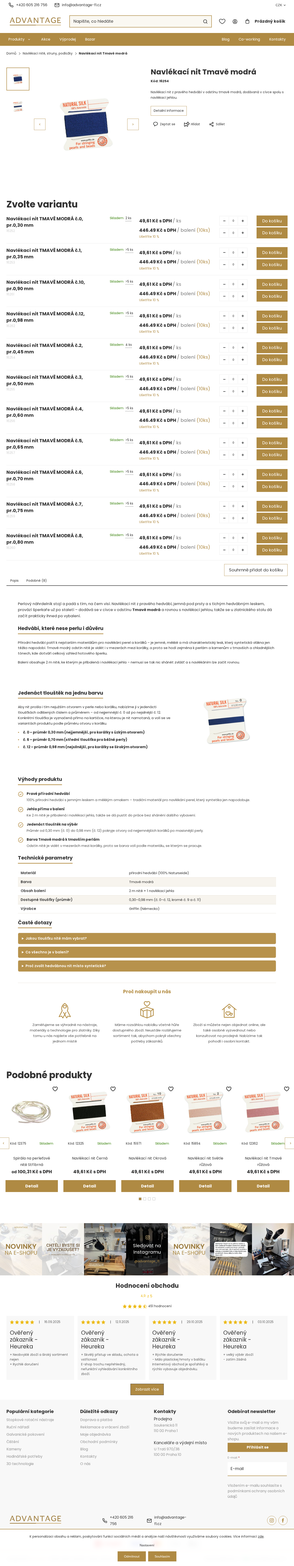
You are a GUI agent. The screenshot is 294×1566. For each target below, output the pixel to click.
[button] (133, 124)
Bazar (90, 39)
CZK (279, 5)
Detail (31, 1186)
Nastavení (147, 1545)
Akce (45, 39)
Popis (14, 580)
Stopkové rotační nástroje (30, 1419)
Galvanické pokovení (25, 1434)
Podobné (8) (36, 580)
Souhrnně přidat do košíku (256, 570)
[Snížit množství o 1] (224, 220)
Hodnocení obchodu (147, 1286)
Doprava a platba (96, 1419)
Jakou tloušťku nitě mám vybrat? (56, 938)
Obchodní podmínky (99, 1441)
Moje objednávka (95, 1434)
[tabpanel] (32, 1139)
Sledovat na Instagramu (147, 1248)
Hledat (205, 21)
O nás (85, 1463)
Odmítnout (131, 1556)
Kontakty (277, 39)
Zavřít (239, 131)
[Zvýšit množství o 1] (242, 220)
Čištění (12, 1441)
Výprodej (67, 39)
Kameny (13, 1449)
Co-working (249, 39)
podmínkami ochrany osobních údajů (256, 1493)
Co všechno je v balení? (47, 952)
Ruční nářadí (17, 1427)
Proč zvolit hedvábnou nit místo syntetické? (65, 965)
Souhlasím (162, 1556)
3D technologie (20, 1463)
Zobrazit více (147, 1389)
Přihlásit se (258, 1447)
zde (261, 1536)
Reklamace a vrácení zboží (104, 1427)
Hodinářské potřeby (24, 1456)
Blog (225, 39)
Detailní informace (169, 110)
